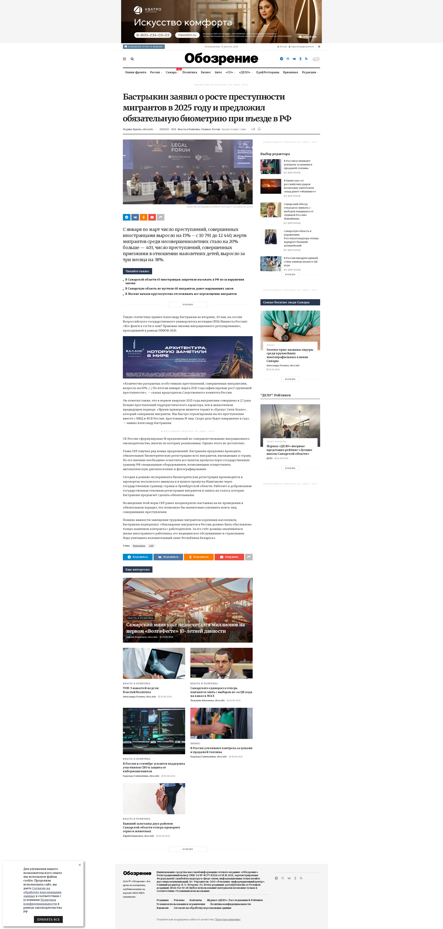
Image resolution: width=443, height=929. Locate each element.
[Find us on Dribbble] (288, 59)
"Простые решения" (227, 919)
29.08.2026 (167, 637)
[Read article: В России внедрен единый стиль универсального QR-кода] (270, 263)
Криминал (290, 72)
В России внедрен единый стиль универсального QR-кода (301, 261)
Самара (172, 72)
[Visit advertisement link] (221, 21)
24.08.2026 (282, 458)
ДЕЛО (269, 458)
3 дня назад (293, 172)
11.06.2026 (274, 369)
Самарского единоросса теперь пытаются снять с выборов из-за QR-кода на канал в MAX (221, 692)
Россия (155, 72)
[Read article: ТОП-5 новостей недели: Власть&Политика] (154, 663)
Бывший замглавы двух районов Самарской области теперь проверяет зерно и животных (151, 827)
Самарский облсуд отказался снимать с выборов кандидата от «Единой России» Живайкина (298, 211)
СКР (151, 545)
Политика (189, 72)
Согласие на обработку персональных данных (202, 908)
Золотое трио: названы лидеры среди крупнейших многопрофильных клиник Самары (289, 355)
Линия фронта (135, 72)
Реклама (179, 900)
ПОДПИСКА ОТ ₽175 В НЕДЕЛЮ (145, 46)
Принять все (48, 919)
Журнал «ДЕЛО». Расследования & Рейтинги (235, 900)
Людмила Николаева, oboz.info (207, 700)
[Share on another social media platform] (160, 217)
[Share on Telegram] (126, 217)
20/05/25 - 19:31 (167, 129)
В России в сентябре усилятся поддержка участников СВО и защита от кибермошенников (154, 767)
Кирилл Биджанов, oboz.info (142, 637)
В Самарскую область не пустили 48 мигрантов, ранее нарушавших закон (179, 288)
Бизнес (206, 72)
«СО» (229, 72)
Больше (188, 304)
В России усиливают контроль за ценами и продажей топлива (298, 164)
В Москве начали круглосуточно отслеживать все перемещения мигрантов (181, 294)
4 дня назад (293, 269)
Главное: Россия (210, 129)
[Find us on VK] (294, 59)
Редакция (309, 72)
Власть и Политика (189, 129)
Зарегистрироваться (302, 46)
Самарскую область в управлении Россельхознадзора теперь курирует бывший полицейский (301, 238)
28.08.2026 (235, 700)
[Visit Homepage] (221, 59)
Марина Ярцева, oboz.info (138, 129)
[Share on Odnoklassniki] (143, 217)
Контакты (195, 900)
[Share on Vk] (135, 217)
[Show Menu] (124, 59)
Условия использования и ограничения (181, 904)
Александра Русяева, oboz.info (139, 696)
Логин (283, 46)
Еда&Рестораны (267, 72)
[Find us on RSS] (306, 59)
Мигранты (139, 545)
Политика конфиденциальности (230, 904)
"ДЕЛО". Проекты (276, 442)
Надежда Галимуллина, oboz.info (141, 776)
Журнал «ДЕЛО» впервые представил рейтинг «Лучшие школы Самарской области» (289, 449)
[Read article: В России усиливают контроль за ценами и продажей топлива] (221, 723)
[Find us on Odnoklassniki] (300, 59)
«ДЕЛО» (244, 72)
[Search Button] (132, 59)
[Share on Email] (152, 217)
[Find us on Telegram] (281, 59)
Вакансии (163, 908)
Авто (218, 72)
